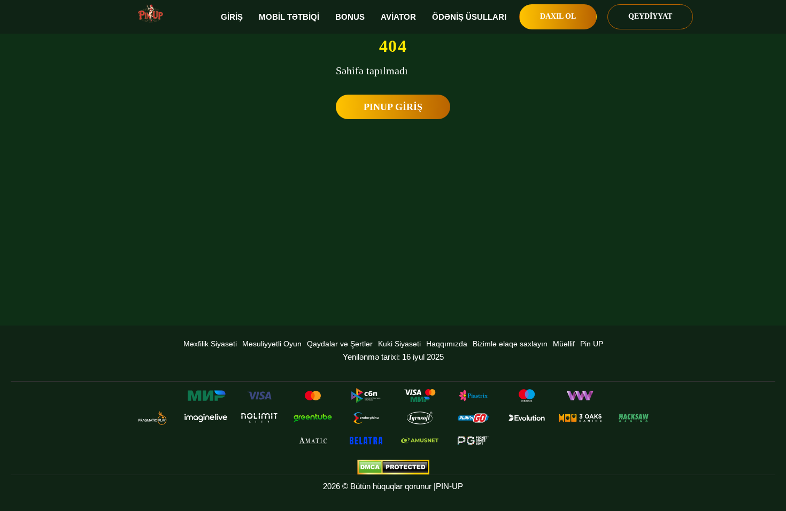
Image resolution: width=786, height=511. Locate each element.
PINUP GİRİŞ (393, 107)
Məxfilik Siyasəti (210, 343)
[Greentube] (312, 418)
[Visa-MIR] (419, 395)
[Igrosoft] (419, 418)
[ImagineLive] (205, 418)
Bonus (350, 16)
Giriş (232, 16)
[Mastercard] (312, 395)
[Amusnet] (419, 440)
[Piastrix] (473, 395)
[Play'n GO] (473, 418)
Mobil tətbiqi (289, 16)
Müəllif (564, 343)
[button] (767, 471)
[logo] (150, 13)
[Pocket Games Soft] (473, 440)
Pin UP (591, 343)
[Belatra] (366, 440)
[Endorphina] (366, 418)
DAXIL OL (558, 16)
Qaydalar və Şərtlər (340, 343)
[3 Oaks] (580, 418)
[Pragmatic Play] (152, 418)
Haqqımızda (446, 343)
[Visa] (259, 395)
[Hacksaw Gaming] (633, 418)
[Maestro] (526, 395)
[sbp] (366, 395)
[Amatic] (312, 440)
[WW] (580, 395)
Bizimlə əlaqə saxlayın (510, 343)
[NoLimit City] (259, 418)
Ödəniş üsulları (469, 16)
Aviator (398, 16)
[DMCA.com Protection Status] (393, 467)
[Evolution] (526, 418)
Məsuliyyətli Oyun (272, 343)
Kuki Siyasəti (399, 343)
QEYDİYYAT (650, 16)
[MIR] (205, 395)
